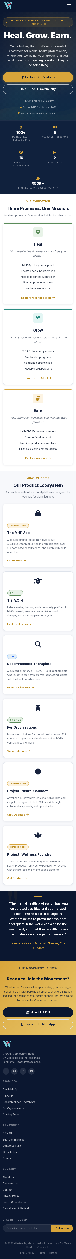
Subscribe (62, 1228)
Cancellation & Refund (16, 1208)
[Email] (31, 1071)
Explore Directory (19, 687)
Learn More (15, 560)
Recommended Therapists (19, 1101)
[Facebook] (23, 1071)
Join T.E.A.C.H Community (38, 89)
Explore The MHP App (40, 1024)
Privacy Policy (11, 1195)
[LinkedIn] (6, 1071)
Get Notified (15, 878)
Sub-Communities (13, 1139)
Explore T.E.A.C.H (36, 378)
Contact (7, 1189)
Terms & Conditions (14, 1202)
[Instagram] (14, 1071)
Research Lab (11, 1183)
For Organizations (13, 1108)
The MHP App (11, 1089)
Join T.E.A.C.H (40, 1012)
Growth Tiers (11, 1152)
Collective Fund (12, 1145)
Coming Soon (11, 1114)
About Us (8, 1177)
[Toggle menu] (69, 5)
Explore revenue (36, 458)
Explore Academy (19, 624)
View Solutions (17, 751)
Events (7, 1158)
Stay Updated (16, 814)
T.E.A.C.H (8, 1095)
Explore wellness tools (36, 297)
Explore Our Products (40, 77)
